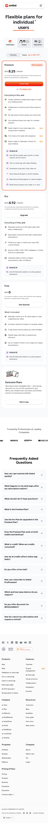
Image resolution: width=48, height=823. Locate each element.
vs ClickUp (5, 737)
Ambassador (6, 758)
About (28, 750)
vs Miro (4, 709)
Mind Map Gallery (34, 473)
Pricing (4, 774)
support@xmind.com (25, 500)
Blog (27, 709)
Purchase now (25, 89)
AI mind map (30, 675)
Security (29, 691)
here (38, 566)
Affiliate (5, 750)
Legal (28, 762)
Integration (30, 687)
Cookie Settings (38, 813)
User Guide (21, 471)
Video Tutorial (34, 471)
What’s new (30, 754)
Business (5, 782)
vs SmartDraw (7, 721)
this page (36, 577)
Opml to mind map (8, 680)
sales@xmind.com (17, 568)
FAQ (39, 495)
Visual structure (32, 679)
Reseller (5, 754)
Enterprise (5, 786)
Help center (30, 725)
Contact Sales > (8, 794)
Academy (29, 713)
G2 (27, 758)
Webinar (5, 762)
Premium (5, 778)
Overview (29, 664)
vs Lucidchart (6, 733)
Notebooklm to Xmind (10, 693)
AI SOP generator (8, 689)
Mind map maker (8, 685)
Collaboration (31, 683)
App (3, 664)
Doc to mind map (8, 676)
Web (3, 668)
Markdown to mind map (10, 672)
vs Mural (5, 725)
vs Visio (4, 705)
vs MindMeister (7, 717)
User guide (30, 717)
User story (29, 721)
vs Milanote (6, 713)
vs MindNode (6, 729)
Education (5, 790)
